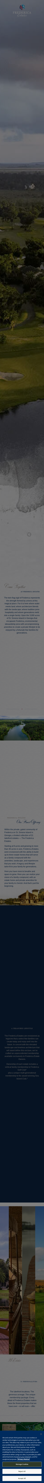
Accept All (22, 1478)
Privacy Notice (23, 1459)
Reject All (22, 1471)
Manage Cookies (22, 1464)
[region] (22, 1457)
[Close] (41, 1434)
